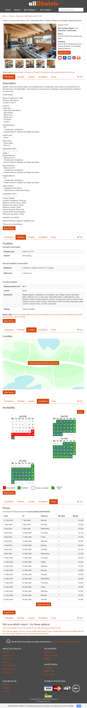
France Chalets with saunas (39, 633)
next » (80, 412)
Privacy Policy (8, 672)
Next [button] (52, 41)
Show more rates (43, 604)
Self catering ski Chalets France (49, 628)
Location (31, 76)
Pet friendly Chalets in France (17, 633)
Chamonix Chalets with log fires (70, 314)
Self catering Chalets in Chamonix (62, 72)
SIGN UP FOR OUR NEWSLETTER (66, 641)
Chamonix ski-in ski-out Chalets (14, 317)
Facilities (20, 76)
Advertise (47, 667)
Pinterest (6, 688)
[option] (30, 41)
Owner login (49, 671)
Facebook (6, 684)
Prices (53, 76)
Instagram (6, 691)
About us (6, 652)
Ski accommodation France (12, 628)
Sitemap (6, 662)
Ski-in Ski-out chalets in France (14, 631)
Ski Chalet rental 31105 (33, 16)
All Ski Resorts (49, 652)
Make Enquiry (64, 52)
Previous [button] (8, 41)
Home (8, 9)
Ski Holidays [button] (30, 9)
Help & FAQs (7, 659)
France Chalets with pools (56, 631)
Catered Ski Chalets (51, 655)
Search (17, 9)
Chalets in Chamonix (41, 72)
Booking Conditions (10, 669)
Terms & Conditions (10, 665)
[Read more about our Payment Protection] (48, 687)
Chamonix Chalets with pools (23, 314)
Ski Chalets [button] (45, 9)
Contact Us (7, 655)
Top (81, 76)
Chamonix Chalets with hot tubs (46, 314)
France (11, 16)
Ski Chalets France (30, 628)
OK (79, 706)
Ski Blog (47, 659)
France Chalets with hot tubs (36, 631)
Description (9, 76)
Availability (43, 76)
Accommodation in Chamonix (22, 72)
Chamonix (19, 16)
